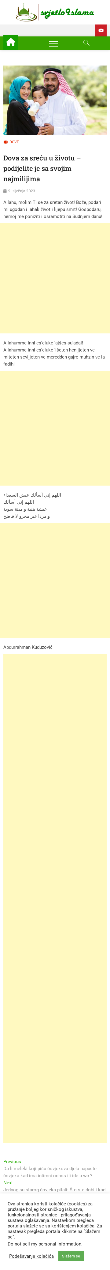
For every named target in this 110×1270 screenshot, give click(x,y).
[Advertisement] (55, 278)
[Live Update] (101, 30)
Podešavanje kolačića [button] (31, 1256)
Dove (14, 142)
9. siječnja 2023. (22, 191)
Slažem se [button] (71, 1256)
